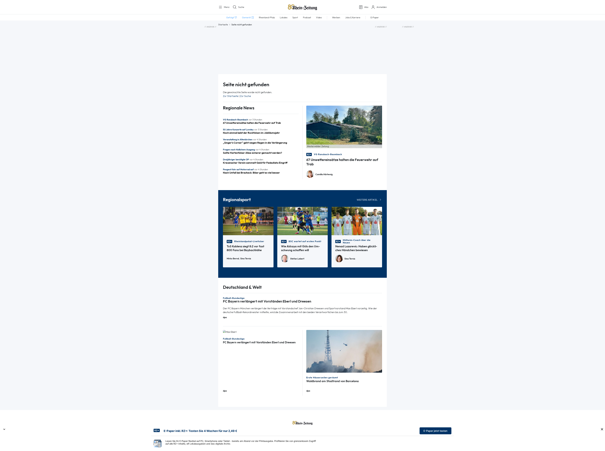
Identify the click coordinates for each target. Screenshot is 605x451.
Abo (366, 7)
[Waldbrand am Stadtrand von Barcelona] (344, 351)
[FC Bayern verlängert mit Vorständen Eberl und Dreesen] (229, 331)
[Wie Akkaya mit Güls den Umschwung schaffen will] (302, 220)
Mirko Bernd (233, 258)
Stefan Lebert (297, 258)
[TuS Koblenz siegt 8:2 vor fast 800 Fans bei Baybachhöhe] (248, 220)
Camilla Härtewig (324, 174)
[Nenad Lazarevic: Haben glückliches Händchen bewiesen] (356, 220)
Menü (226, 7)
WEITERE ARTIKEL (367, 199)
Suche (241, 7)
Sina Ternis (245, 258)
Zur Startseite (230, 96)
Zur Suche (245, 96)
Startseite (223, 24)
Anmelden (382, 7)
